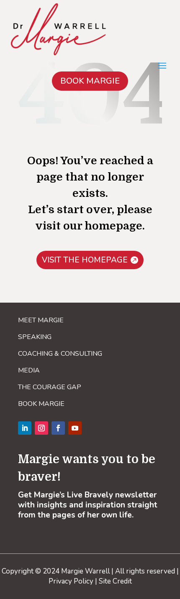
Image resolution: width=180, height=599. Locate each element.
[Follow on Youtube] (75, 428)
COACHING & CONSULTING (60, 353)
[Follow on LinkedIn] (24, 428)
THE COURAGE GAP (49, 387)
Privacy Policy (71, 581)
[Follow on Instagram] (41, 428)
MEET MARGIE (41, 320)
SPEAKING (34, 337)
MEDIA (29, 370)
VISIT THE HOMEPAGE (85, 260)
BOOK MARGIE (90, 81)
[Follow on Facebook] (58, 428)
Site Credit (115, 581)
